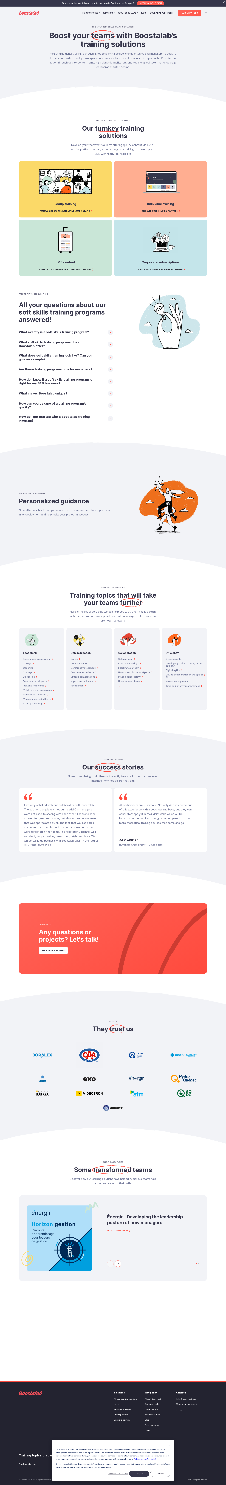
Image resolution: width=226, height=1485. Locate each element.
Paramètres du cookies (118, 1474)
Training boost (121, 1414)
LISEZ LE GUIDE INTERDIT (150, 3)
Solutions (108, 13)
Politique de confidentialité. (145, 1459)
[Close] (224, 2)
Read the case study (117, 1231)
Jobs (147, 1430)
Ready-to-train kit (123, 1409)
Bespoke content (122, 1419)
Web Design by (197, 1479)
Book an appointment (161, 13)
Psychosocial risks (27, 1464)
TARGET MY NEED (189, 13)
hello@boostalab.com (186, 1399)
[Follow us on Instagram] (181, 1410)
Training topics (90, 13)
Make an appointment (186, 1404)
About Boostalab (127, 13)
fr (206, 13)
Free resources (152, 1425)
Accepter (139, 1474)
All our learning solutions (125, 1399)
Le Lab (117, 1404)
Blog (143, 13)
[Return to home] (30, 1393)
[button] (118, 1263)
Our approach (152, 1404)
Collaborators (151, 1409)
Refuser (160, 1474)
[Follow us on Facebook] (177, 1410)
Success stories (152, 1414)
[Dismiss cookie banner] (169, 1445)
